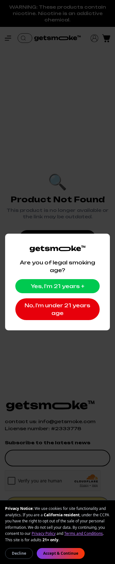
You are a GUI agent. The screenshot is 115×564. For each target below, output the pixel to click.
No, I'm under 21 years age (57, 309)
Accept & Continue (60, 553)
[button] (11, 38)
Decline (19, 553)
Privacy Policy (44, 533)
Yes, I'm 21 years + (57, 286)
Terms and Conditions (83, 533)
